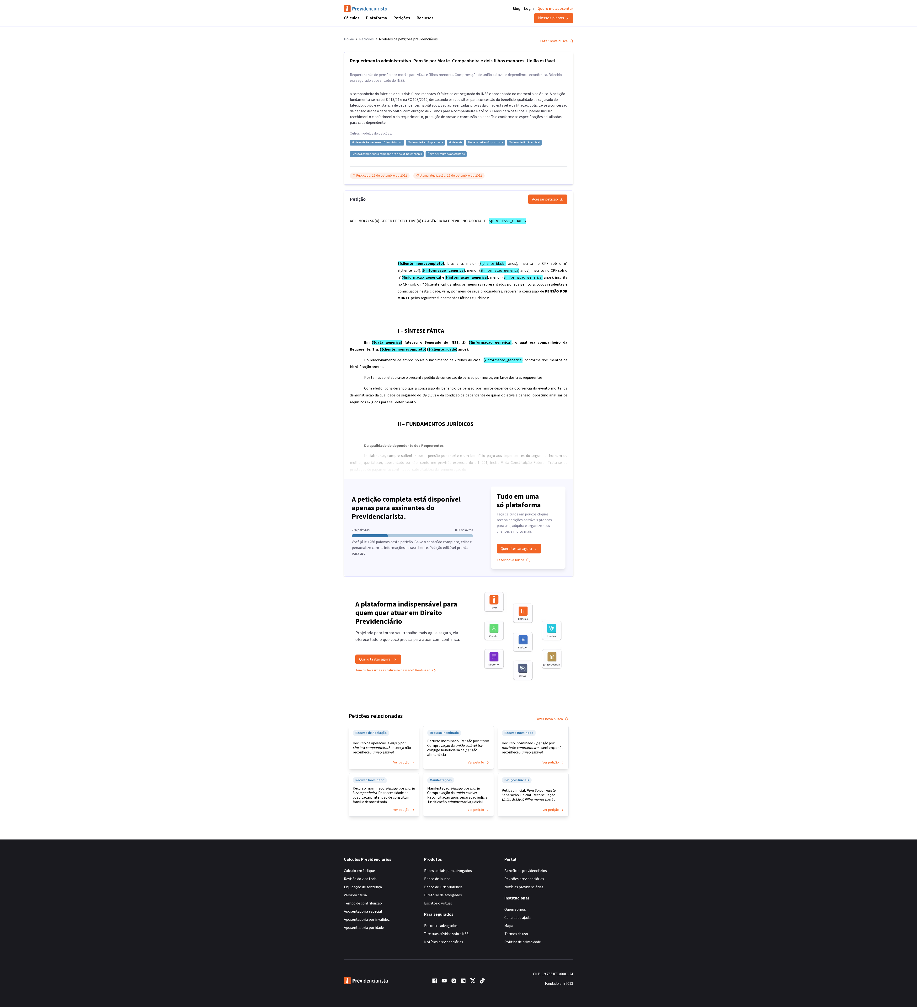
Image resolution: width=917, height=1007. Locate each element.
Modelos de (455, 143)
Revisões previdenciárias (524, 879)
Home (349, 39)
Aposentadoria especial (363, 911)
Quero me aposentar (555, 8)
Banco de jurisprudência (443, 887)
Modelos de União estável (524, 143)
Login (529, 8)
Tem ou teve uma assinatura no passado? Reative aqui (394, 670)
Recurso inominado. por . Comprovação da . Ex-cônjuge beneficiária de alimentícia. (458, 748)
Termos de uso (516, 934)
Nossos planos (551, 18)
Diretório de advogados (443, 895)
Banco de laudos (437, 879)
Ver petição (401, 762)
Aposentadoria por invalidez (367, 919)
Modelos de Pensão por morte (425, 143)
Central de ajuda (517, 917)
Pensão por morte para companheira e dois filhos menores (387, 154)
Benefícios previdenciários (525, 871)
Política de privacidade (522, 942)
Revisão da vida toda (360, 879)
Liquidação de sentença (363, 887)
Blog (516, 8)
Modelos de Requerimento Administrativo (377, 143)
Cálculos (351, 18)
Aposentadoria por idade (364, 928)
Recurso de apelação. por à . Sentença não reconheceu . (382, 748)
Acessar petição (545, 199)
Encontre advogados (441, 926)
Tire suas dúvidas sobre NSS (446, 934)
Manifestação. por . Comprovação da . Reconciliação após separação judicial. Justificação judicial (458, 795)
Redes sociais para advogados (448, 871)
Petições (402, 18)
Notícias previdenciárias (443, 942)
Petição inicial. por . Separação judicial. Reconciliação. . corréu (529, 795)
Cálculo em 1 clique (359, 871)
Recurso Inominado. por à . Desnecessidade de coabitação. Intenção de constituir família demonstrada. (384, 795)
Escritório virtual (438, 903)
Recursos (425, 18)
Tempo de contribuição (363, 903)
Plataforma (376, 18)
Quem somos (515, 909)
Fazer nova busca (554, 41)
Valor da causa (355, 895)
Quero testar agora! (375, 659)
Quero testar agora (516, 548)
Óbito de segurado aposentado (446, 154)
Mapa (508, 926)
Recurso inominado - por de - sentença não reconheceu (533, 748)
